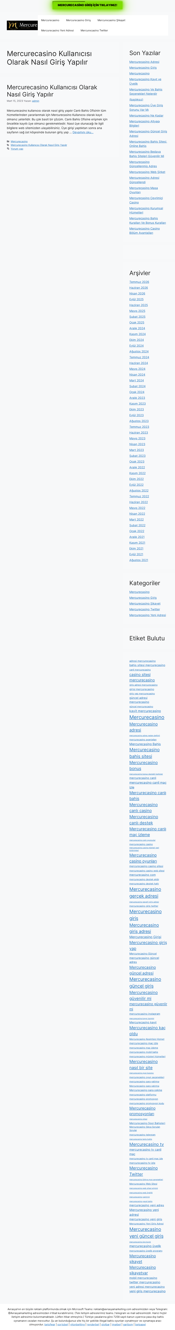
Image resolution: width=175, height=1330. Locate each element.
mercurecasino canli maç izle (147, 785)
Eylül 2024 (136, 345)
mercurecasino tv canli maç (145, 1152)
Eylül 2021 (136, 554)
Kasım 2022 (137, 473)
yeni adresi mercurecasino (147, 1286)
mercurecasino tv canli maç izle (146, 1158)
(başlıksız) (136, 99)
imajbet (116, 1324)
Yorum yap (17, 148)
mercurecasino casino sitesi (146, 866)
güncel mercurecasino (141, 706)
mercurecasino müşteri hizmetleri (147, 1056)
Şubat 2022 (137, 525)
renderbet (93, 1324)
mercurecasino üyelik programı (145, 1250)
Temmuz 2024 (139, 357)
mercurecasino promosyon (143, 1099)
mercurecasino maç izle (143, 1043)
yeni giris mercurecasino (147, 1291)
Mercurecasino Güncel (143, 953)
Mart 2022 (136, 519)
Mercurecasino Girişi (145, 937)
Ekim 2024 (136, 340)
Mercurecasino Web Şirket (147, 172)
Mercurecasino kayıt (143, 1022)
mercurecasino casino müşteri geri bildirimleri (144, 849)
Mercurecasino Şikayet (111, 20)
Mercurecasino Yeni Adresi (57, 30)
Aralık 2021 (137, 537)
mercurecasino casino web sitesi (146, 870)
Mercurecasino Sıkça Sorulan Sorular (144, 1128)
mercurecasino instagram (144, 1013)
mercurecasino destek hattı (144, 883)
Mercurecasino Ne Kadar (146, 115)
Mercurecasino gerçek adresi (145, 892)
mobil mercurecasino (143, 1278)
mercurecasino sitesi (138, 1119)
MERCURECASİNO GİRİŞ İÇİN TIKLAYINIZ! (87, 5)
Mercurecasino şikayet (142, 1258)
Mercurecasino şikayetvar (142, 1270)
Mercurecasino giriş (145, 915)
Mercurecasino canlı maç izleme (147, 831)
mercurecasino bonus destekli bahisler (146, 774)
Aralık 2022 (137, 467)
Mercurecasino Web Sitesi (143, 1183)
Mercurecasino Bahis (145, 744)
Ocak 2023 (136, 461)
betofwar (49, 1324)
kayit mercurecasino (145, 711)
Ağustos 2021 (138, 560)
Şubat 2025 (137, 316)
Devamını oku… (83, 132)
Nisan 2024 (137, 374)
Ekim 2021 (136, 548)
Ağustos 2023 (139, 421)
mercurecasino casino (141, 844)
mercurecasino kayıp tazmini (141, 1018)
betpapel (140, 1324)
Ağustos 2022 (139, 490)
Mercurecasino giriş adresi (144, 928)
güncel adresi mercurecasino (139, 700)
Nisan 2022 (137, 513)
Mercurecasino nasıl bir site (143, 1064)
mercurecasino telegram (142, 1134)
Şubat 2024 (137, 386)
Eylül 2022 (136, 484)
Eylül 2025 (136, 299)
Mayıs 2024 (137, 369)
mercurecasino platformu (142, 1094)
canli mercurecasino (140, 669)
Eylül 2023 (136, 415)
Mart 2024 (136, 380)
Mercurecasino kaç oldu (147, 1030)
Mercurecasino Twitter (94, 30)
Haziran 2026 (138, 287)
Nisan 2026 (137, 293)
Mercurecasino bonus (143, 765)
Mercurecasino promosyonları (142, 1111)
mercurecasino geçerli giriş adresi (144, 902)
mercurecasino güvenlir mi (148, 1006)
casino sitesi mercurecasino (142, 677)
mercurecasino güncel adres (144, 960)
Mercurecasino (50, 20)
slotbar (105, 1324)
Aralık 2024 (137, 328)
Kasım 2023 (137, 403)
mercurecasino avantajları (143, 739)
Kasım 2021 (137, 542)
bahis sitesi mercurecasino (147, 665)
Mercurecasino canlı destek (143, 819)
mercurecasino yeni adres (146, 1205)
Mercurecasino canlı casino (143, 807)
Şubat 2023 (137, 455)
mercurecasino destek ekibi (144, 879)
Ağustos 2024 (139, 351)
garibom (128, 1324)
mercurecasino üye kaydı (140, 1242)
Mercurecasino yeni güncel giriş (146, 1232)
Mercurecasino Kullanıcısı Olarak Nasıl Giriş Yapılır (52, 91)
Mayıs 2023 (137, 438)
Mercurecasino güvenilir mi (143, 995)
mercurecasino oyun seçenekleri (146, 1077)
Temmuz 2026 (139, 282)
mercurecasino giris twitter (143, 906)
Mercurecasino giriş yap (148, 945)
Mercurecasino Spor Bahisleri (147, 1123)
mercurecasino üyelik (145, 1246)
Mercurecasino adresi (143, 727)
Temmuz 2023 (139, 427)
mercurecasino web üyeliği (141, 1193)
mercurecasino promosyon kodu (146, 1103)
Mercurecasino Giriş (78, 20)
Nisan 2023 (137, 444)
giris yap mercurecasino (142, 693)
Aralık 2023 (137, 398)
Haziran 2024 (138, 363)
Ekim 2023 (136, 409)
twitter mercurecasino (144, 1282)
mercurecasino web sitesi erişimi (143, 1188)
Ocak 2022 (136, 531)
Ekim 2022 (136, 479)
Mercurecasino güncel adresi (142, 970)
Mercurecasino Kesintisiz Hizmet (146, 1039)
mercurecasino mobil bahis (143, 1052)
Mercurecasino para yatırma (144, 1086)
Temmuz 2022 (139, 496)
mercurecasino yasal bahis (140, 1201)
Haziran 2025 (138, 305)
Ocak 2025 (136, 322)
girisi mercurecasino (141, 689)
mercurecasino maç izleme (143, 1047)
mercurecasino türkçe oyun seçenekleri (146, 1179)
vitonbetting (77, 1324)
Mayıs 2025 (137, 311)
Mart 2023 (136, 450)
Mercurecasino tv (146, 1144)
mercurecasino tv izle (142, 1162)
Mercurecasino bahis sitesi (144, 753)
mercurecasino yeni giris (145, 1219)
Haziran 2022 (138, 502)
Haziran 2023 (138, 432)
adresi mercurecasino (142, 661)
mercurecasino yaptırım (139, 1197)
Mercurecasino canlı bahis (147, 795)
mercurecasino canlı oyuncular (142, 840)
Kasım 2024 (137, 334)
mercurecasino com (142, 874)
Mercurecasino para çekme (145, 1090)
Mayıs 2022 (137, 508)
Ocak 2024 (136, 392)
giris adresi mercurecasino (143, 684)
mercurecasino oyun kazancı (141, 1073)
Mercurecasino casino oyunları (143, 858)
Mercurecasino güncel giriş (145, 982)
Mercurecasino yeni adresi (144, 1212)
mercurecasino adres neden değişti (144, 735)
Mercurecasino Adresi (144, 62)
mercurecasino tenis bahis (140, 1139)
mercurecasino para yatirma (144, 1081)
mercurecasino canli (142, 778)
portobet (62, 1324)
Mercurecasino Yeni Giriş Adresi (146, 1223)
